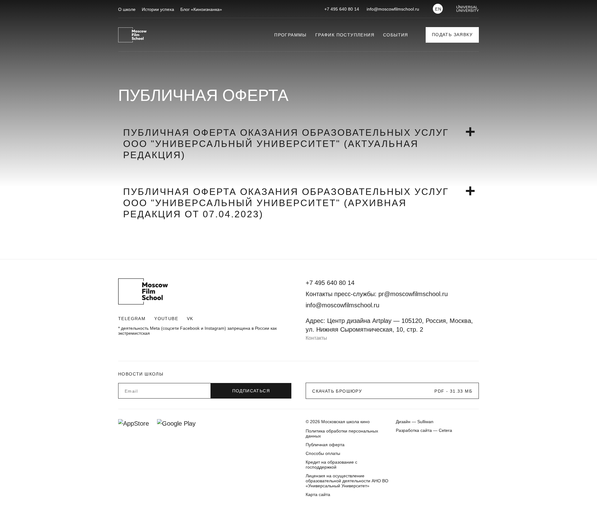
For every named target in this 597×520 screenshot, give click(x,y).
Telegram (132, 318)
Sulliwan (425, 421)
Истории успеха (158, 9)
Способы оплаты (323, 453)
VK (190, 318)
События (395, 34)
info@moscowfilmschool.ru (393, 9)
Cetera (445, 430)
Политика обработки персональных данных (342, 433)
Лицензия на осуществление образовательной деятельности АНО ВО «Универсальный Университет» (347, 480)
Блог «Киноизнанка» (201, 9)
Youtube (166, 318)
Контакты (316, 338)
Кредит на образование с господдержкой (331, 465)
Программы (290, 34)
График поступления (344, 34)
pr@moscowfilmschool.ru (413, 294)
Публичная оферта (325, 444)
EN (438, 9)
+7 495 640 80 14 (341, 9)
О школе (127, 9)
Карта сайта (318, 494)
